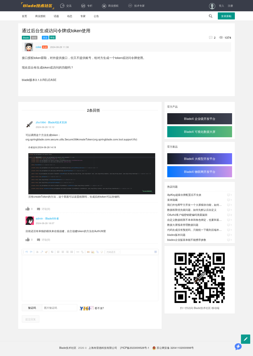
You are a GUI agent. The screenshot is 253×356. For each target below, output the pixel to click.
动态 (69, 16)
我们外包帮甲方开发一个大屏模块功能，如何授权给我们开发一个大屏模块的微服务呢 (194, 205)
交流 (68, 5)
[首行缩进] (52, 252)
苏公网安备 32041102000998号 (175, 348)
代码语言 (111, 251)
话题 (56, 16)
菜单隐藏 (172, 200)
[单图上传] (88, 252)
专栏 (89, 5)
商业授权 (113, 5)
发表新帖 (226, 16)
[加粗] (37, 252)
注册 (230, 5)
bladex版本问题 (176, 235)
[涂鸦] (101, 252)
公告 (96, 16)
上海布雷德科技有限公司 (103, 348)
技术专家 (139, 5)
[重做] (31, 252)
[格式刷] (46, 252)
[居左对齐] (58, 252)
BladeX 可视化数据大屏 (199, 131)
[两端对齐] (71, 252)
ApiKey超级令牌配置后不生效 (184, 195)
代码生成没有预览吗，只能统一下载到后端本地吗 (194, 230)
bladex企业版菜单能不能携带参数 (186, 240)
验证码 (32, 308)
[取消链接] (82, 252)
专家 (83, 16)
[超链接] (77, 252)
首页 (24, 16)
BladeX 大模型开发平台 (199, 159)
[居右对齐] (67, 252)
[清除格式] (41, 252)
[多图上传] (92, 252)
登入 (221, 5)
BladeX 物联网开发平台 (199, 171)
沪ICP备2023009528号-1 (134, 348)
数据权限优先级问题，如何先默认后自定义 (192, 210)
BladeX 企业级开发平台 (199, 119)
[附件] (97, 252)
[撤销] (26, 252)
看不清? (99, 308)
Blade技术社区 (67, 348)
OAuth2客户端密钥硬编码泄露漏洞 (187, 215)
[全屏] (155, 252)
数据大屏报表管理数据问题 (182, 225)
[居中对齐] (62, 252)
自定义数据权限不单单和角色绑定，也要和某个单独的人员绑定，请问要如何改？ (194, 220)
